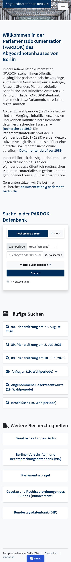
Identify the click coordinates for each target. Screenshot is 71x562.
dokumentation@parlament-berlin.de (34, 188)
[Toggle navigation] (63, 6)
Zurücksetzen (53, 255)
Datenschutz (51, 553)
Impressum (8, 557)
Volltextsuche (21, 281)
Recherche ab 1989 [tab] (28, 233)
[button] (35, 558)
